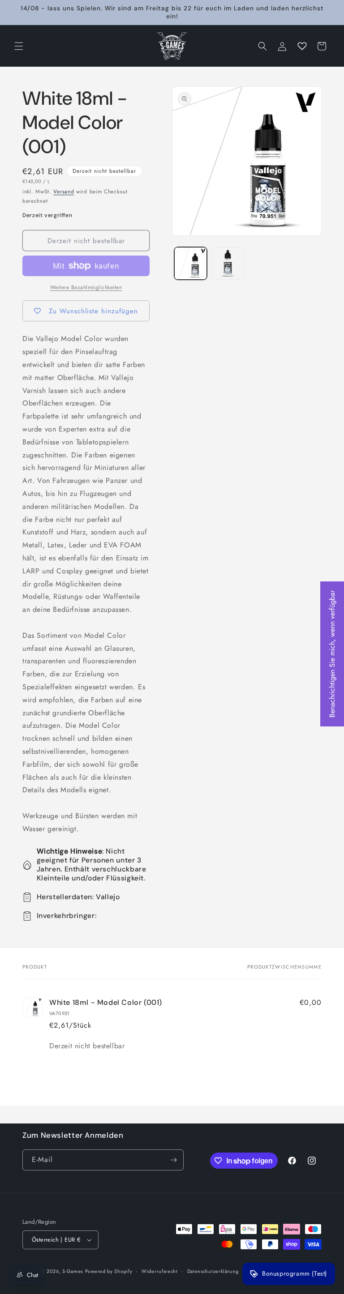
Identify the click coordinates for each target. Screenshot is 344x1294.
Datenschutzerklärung (213, 1271)
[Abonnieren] (173, 1159)
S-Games (72, 1271)
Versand (63, 192)
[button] (19, 46)
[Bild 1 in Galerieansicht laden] (190, 263)
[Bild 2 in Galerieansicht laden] (227, 263)
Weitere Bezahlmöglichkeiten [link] (86, 287)
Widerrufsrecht (160, 1271)
